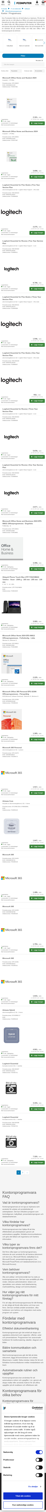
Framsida (4, 8)
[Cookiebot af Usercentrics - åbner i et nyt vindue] (32, 1408)
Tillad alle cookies (23, 1496)
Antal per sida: (28, 71)
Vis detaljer (33, 1486)
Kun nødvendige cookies (23, 1505)
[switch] (39, 1460)
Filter (23, 56)
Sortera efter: (5, 71)
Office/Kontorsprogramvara (13, 11)
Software (27, 8)
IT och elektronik (16, 8)
